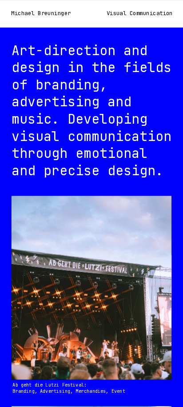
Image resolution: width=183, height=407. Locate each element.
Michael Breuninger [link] (41, 13)
